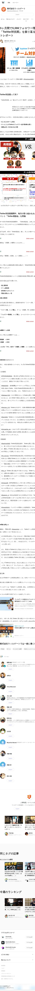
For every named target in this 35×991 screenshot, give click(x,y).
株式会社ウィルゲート (16, 8)
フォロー (17, 14)
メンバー (19, 19)
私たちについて (10, 19)
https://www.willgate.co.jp (12, 10)
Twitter (2, 649)
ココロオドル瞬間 (18, 649)
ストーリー (26, 19)
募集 (32, 19)
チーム (9, 649)
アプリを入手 (29, 937)
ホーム (2, 19)
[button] (18, 933)
